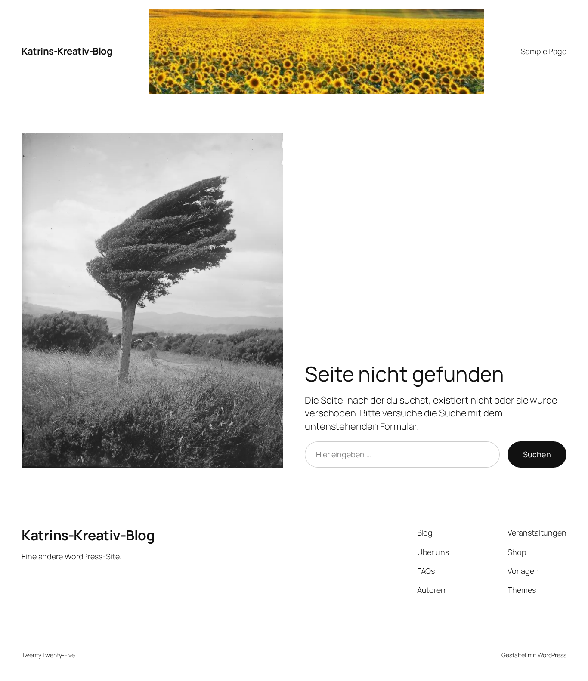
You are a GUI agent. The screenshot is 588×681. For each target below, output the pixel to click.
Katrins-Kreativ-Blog (67, 51)
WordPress (552, 655)
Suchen (537, 454)
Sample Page (543, 51)
